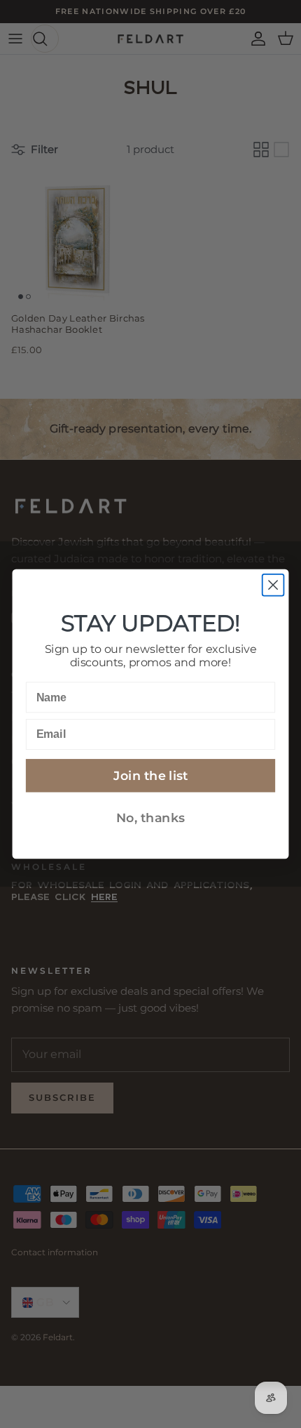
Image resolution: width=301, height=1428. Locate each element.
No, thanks (150, 817)
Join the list (150, 775)
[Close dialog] (273, 585)
